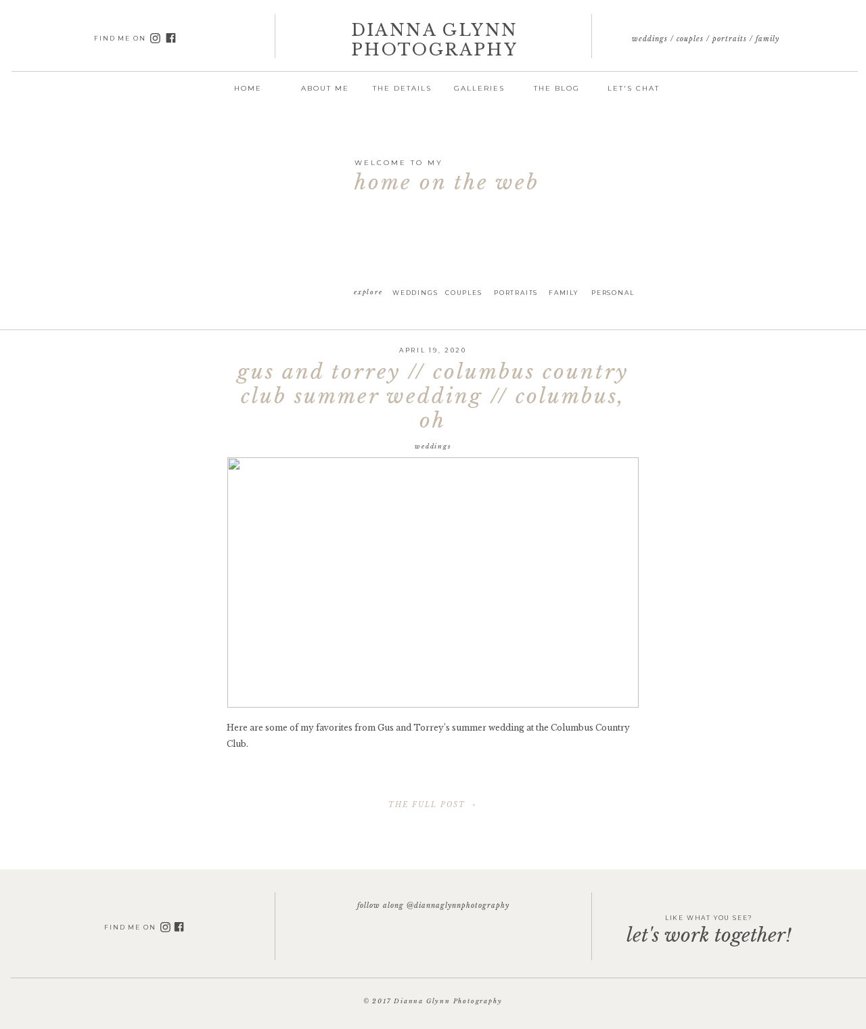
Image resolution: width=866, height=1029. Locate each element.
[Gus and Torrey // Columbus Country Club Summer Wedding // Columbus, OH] (433, 582)
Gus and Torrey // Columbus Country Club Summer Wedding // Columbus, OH (433, 396)
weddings (433, 446)
